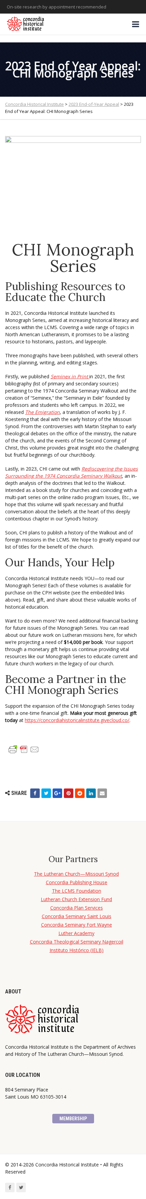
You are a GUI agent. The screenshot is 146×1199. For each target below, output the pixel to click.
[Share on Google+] (57, 793)
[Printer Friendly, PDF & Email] (23, 749)
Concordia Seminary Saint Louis (76, 916)
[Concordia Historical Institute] (26, 24)
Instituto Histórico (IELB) (77, 950)
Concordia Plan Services (76, 908)
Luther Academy (76, 933)
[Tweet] (46, 793)
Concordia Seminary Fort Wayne (76, 924)
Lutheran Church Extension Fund (76, 899)
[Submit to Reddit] (80, 793)
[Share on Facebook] (35, 793)
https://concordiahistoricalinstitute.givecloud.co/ (77, 720)
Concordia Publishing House (76, 882)
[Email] (102, 793)
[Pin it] (68, 793)
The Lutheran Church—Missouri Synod (76, 874)
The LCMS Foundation (76, 891)
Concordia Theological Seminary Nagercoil (76, 941)
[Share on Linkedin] (91, 793)
